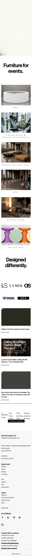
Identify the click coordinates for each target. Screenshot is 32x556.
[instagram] (15, 518)
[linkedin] (9, 518)
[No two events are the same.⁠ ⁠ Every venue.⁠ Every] (27, 415)
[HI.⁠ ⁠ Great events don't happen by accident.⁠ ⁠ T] (12, 415)
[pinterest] (21, 518)
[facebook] (3, 518)
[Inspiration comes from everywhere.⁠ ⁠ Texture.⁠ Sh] (4, 415)
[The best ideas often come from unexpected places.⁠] (19, 415)
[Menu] (29, 3)
